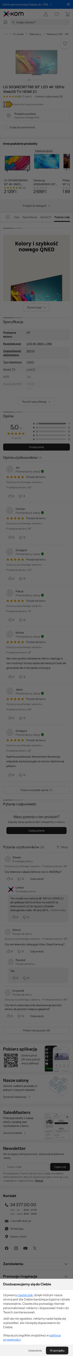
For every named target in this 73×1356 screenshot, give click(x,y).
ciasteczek (25, 1295)
